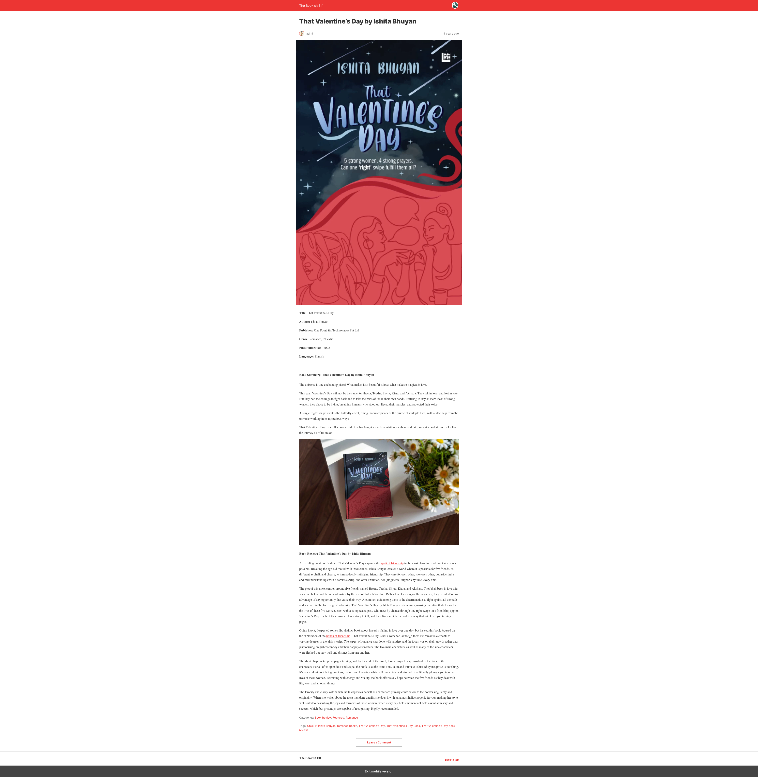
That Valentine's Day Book (403, 725)
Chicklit (312, 725)
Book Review (323, 717)
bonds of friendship (338, 636)
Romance (352, 717)
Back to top (452, 759)
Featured (338, 717)
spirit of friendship (392, 563)
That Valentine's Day (372, 725)
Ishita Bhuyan (327, 725)
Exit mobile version (379, 771)
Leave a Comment (379, 742)
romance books (347, 725)
